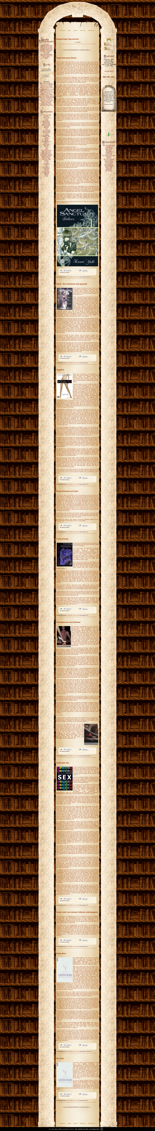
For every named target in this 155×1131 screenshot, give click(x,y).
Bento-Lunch (108, 149)
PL (91, 277)
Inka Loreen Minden (109, 159)
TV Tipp (46, 162)
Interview (46, 126)
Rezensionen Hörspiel (46, 155)
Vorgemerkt (46, 164)
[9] (81, 50)
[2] (70, 50)
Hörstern (108, 158)
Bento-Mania (109, 148)
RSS (88, 277)
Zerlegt (46, 174)
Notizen (46, 142)
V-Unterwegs (46, 172)
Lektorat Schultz (109, 162)
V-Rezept (46, 170)
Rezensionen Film (46, 153)
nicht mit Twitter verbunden (80, 270)
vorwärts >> (87, 50)
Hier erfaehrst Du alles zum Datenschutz (87, 1129)
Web (46, 165)
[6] (76, 50)
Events (46, 134)
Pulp (46, 148)
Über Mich (46, 44)
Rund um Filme (46, 158)
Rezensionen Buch (46, 150)
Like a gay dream (108, 164)
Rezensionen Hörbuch (46, 154)
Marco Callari (108, 167)
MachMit (46, 139)
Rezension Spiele (46, 159)
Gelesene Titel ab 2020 (46, 49)
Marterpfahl (109, 168)
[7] (77, 50)
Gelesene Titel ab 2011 (46, 46)
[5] (74, 50)
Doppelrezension (46, 131)
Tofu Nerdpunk (109, 170)
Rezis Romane (46, 51)
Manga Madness (108, 165)
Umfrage (46, 163)
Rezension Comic (46, 151)
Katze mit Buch (109, 160)
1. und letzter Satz (46, 115)
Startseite (62, 30)
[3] (71, 50)
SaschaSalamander (61, 277)
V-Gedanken (46, 167)
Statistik (46, 160)
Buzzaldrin (108, 151)
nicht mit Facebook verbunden (61, 270)
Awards (46, 120)
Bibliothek (46, 127)
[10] (83, 50)
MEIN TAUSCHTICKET (109, 145)
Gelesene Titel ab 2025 (46, 50)
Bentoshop (108, 150)
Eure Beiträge (46, 132)
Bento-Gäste (46, 121)
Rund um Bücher (46, 156)
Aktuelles (46, 116)
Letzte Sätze (109, 163)
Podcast (46, 146)
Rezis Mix (46, 53)
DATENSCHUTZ (108, 71)
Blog (46, 129)
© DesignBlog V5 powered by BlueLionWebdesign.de (52, 1127)
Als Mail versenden (64, 272)
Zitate (46, 175)
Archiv (69, 30)
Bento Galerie (46, 122)
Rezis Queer (46, 57)
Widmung (46, 173)
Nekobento (109, 169)
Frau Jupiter (109, 154)
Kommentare (83, 277)
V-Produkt (46, 169)
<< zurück (64, 50)
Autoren (46, 118)
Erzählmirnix (109, 153)
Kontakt (75, 30)
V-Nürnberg (46, 168)
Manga (46, 140)
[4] (73, 50)
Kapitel (46, 137)
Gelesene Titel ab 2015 (46, 48)
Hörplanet (108, 156)
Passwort (46, 145)
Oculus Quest (46, 144)
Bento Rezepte (46, 123)
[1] (68, 50)
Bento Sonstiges (46, 125)
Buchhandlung (46, 130)
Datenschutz (91, 30)
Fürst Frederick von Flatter (109, 155)
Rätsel (46, 149)
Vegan (46, 58)
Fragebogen (46, 135)
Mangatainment (46, 141)
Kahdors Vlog (46, 136)
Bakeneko (108, 146)
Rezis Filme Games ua (46, 55)
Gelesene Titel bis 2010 (46, 45)
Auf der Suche (46, 117)
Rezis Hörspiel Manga (46, 54)
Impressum (83, 30)
